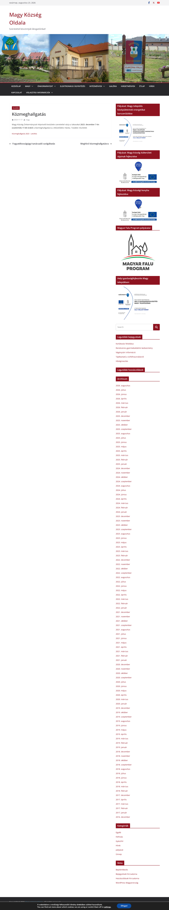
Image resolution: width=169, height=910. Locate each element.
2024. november (123, 472)
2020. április (121, 695)
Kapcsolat (16, 92)
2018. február (122, 791)
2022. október (122, 568)
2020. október (122, 673)
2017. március (122, 804)
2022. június (121, 586)
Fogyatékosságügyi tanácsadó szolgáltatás (33, 143)
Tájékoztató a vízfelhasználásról (130, 356)
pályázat (119, 850)
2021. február (122, 655)
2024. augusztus (123, 486)
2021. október (122, 621)
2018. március (122, 786)
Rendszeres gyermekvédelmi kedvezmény (134, 348)
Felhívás (16, 108)
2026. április (121, 398)
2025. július (121, 438)
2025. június (121, 442)
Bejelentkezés (122, 869)
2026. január (121, 411)
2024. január (121, 512)
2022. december (123, 560)
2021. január (121, 660)
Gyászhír (119, 841)
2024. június (121, 494)
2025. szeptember (124, 429)
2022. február (122, 603)
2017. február (122, 808)
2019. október (122, 712)
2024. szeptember (124, 481)
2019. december (123, 708)
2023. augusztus (123, 533)
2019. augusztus (123, 721)
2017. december (123, 795)
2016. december (123, 817)
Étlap (142, 86)
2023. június (121, 538)
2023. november (123, 520)
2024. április (121, 499)
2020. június (121, 686)
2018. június (121, 777)
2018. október (122, 760)
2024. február (122, 507)
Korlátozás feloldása (125, 343)
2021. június (121, 638)
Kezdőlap (16, 86)
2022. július (121, 581)
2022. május (121, 590)
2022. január (121, 608)
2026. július (121, 390)
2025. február (122, 459)
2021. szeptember (124, 625)
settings (107, 907)
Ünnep (119, 854)
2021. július (121, 634)
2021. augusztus (123, 629)
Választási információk (38, 92)
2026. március (122, 403)
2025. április (121, 451)
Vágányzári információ (125, 352)
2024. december (123, 468)
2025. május (121, 446)
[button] (31, 86)
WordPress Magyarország (127, 882)
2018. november (123, 756)
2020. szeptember (124, 677)
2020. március (122, 699)
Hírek (151, 86)
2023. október (122, 525)
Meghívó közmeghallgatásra (94, 143)
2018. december (123, 751)
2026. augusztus (123, 385)
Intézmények (95, 86)
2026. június (121, 394)
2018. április (121, 782)
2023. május (121, 542)
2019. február (122, 743)
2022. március (122, 599)
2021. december (123, 612)
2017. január (121, 812)
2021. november (123, 616)
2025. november (123, 420)
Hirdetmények (128, 86)
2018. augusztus (123, 769)
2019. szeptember (124, 716)
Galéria (113, 86)
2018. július (121, 773)
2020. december (123, 664)
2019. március (122, 738)
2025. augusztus (123, 433)
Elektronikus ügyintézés (72, 86)
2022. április (121, 594)
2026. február (122, 407)
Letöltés (34, 133)
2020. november (123, 669)
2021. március (122, 651)
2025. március (122, 455)
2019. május (121, 730)
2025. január (121, 464)
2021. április (121, 647)
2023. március (122, 551)
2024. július (121, 490)
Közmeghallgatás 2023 (20, 133)
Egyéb (118, 832)
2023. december (123, 516)
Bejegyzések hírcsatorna (126, 874)
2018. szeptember (124, 764)
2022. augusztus (123, 577)
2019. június (121, 725)
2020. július (121, 682)
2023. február (122, 555)
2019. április (121, 734)
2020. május (121, 690)
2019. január (121, 747)
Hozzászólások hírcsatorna (127, 878)
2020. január (121, 703)
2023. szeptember (124, 529)
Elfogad (124, 906)
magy (28, 120)
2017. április (121, 799)
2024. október (122, 477)
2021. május (121, 642)
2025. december (123, 416)
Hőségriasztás (122, 361)
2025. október (122, 425)
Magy (27, 86)
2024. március (122, 503)
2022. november (123, 564)
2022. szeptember (124, 573)
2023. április (121, 547)
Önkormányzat (45, 86)
